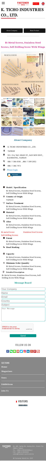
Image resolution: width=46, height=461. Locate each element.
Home (4, 367)
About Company (11, 30)
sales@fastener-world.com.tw (23, 454)
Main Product (34, 30)
